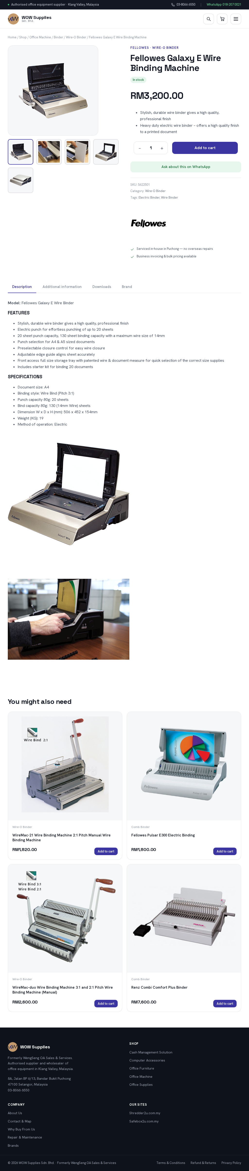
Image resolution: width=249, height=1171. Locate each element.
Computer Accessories (147, 1060)
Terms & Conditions (170, 1163)
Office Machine (40, 37)
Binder (58, 37)
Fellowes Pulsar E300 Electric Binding (163, 835)
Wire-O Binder (76, 37)
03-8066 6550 (183, 4)
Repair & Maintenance (25, 1137)
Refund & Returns (203, 1163)
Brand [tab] (127, 286)
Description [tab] (22, 286)
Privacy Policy (231, 1163)
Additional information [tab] (62, 286)
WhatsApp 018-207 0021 (224, 4)
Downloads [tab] (101, 286)
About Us (15, 1113)
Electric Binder (149, 197)
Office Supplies (141, 1084)
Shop (23, 37)
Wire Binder (169, 197)
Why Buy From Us (21, 1129)
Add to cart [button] (106, 851)
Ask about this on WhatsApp (185, 166)
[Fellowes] (148, 223)
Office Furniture (141, 1068)
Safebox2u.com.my (144, 1121)
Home (12, 37)
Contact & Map (19, 1121)
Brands (13, 1145)
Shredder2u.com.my (144, 1113)
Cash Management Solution (150, 1052)
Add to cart (205, 147)
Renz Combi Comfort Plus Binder (159, 987)
